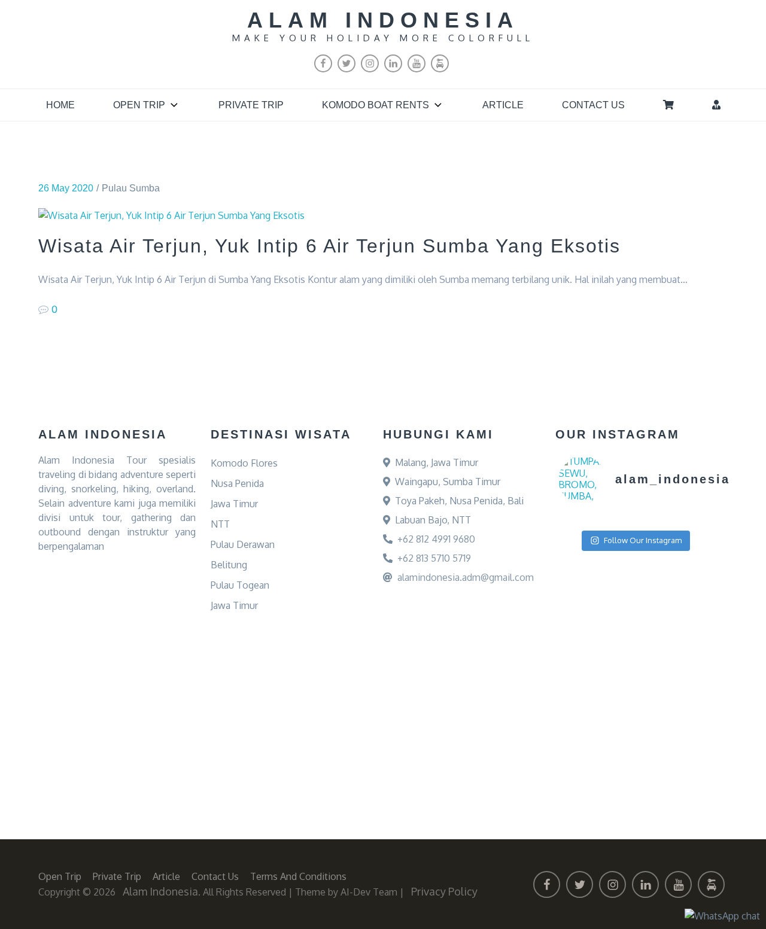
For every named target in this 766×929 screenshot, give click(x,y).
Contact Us (593, 105)
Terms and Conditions (298, 876)
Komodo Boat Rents (375, 105)
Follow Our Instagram (643, 540)
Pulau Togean (240, 585)
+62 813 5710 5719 (434, 558)
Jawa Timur (234, 504)
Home (60, 105)
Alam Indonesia (383, 20)
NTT (220, 524)
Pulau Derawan (243, 544)
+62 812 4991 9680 (436, 539)
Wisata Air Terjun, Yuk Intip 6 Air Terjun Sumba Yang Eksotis (329, 246)
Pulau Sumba (131, 188)
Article (503, 105)
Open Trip (139, 105)
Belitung (229, 565)
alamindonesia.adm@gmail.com (465, 577)
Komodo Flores (244, 463)
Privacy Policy (444, 891)
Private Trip (251, 105)
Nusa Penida (237, 483)
